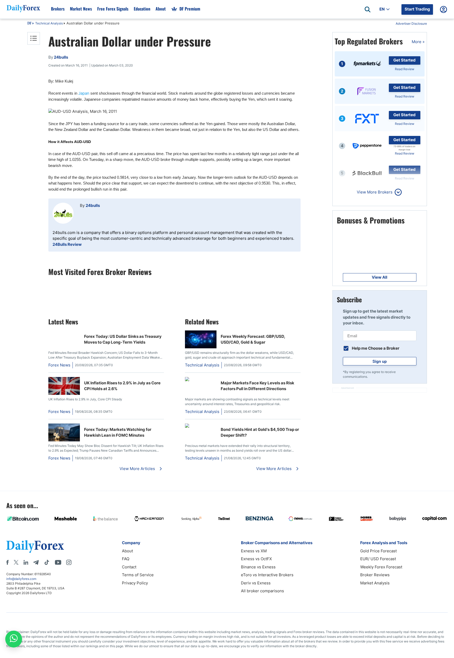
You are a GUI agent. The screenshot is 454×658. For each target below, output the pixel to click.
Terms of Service (138, 574)
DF (29, 23)
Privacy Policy (135, 582)
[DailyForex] (35, 546)
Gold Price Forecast (378, 550)
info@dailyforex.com (21, 579)
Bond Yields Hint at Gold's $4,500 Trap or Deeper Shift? (260, 432)
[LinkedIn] (25, 562)
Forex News (59, 365)
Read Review (404, 69)
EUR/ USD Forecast (378, 558)
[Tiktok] (47, 562)
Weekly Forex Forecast (381, 566)
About (161, 9)
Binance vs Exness (258, 566)
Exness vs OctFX (256, 558)
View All (379, 277)
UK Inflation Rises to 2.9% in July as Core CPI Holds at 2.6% (122, 385)
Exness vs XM (254, 550)
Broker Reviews (375, 574)
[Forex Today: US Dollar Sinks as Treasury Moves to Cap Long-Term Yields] (64, 333)
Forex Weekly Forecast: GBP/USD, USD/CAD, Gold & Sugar (253, 339)
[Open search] (367, 9)
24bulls (93, 205)
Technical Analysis (49, 23)
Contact (129, 566)
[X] (16, 562)
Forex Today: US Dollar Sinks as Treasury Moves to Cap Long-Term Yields (123, 339)
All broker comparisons (262, 590)
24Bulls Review (67, 244)
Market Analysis (375, 582)
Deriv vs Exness (256, 582)
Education (142, 9)
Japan (83, 93)
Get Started (404, 60)
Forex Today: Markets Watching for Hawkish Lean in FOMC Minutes (117, 432)
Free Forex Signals (112, 9)
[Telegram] (36, 562)
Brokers (58, 9)
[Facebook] (7, 562)
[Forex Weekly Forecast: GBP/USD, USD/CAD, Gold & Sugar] (200, 346)
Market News (81, 9)
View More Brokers (375, 192)
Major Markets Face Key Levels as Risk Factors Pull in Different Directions (257, 385)
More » (418, 41)
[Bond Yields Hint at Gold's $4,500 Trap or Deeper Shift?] (200, 426)
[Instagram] (68, 562)
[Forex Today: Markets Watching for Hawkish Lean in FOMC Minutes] (64, 439)
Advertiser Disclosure (411, 23)
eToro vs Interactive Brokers (267, 574)
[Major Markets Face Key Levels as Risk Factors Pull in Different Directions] (200, 379)
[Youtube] (58, 562)
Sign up (380, 361)
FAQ (125, 558)
